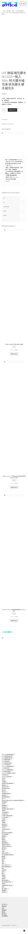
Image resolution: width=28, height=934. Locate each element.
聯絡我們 (4, 910)
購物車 (3, 912)
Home (4, 10)
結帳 (3, 908)
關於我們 (4, 914)
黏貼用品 (9, 10)
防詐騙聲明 (5, 916)
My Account (4, 931)
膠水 (13, 10)
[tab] (14, 119)
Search (14, 931)
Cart (21, 930)
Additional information (8, 124)
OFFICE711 (4, 904)
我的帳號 (4, 906)
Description (5, 119)
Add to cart (12, 110)
